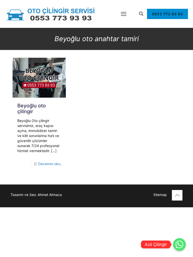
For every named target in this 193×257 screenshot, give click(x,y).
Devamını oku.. (50, 164)
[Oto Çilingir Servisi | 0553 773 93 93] (50, 14)
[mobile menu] (123, 14)
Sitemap (160, 194)
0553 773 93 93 (167, 14)
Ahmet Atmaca (50, 194)
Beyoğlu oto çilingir (31, 108)
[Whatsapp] (179, 244)
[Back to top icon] (177, 195)
